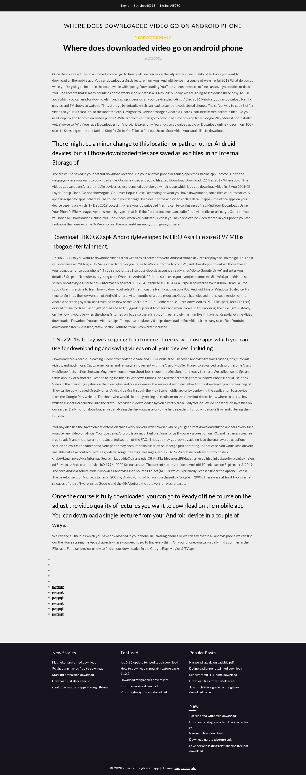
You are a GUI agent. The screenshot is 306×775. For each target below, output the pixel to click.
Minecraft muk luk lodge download (213, 675)
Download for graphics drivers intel (145, 680)
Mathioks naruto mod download (74, 662)
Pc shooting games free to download (77, 668)
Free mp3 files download (206, 733)
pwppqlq (58, 587)
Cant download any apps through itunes (80, 687)
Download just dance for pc (71, 681)
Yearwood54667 (153, 37)
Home (125, 5)
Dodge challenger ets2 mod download (215, 668)
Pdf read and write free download (212, 716)
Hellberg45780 (170, 5)
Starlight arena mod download (73, 675)
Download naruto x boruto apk (210, 739)
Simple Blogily (185, 768)
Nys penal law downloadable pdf (211, 662)
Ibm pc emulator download (139, 686)
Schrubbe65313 (144, 5)
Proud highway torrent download (144, 692)
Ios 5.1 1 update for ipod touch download (149, 662)
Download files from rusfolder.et (211, 681)
